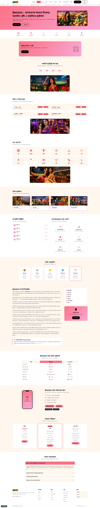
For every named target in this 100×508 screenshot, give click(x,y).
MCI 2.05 (78, 106)
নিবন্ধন (52, 497)
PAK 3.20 (40, 114)
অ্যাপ (42, 2)
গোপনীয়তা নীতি (65, 495)
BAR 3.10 (83, 114)
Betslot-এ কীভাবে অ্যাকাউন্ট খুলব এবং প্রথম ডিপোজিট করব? (35, 463)
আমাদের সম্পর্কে (65, 492)
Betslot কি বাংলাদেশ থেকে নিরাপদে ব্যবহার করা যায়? (34, 473)
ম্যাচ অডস (50, 2)
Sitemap (65, 501)
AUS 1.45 (46, 114)
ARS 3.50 (83, 106)
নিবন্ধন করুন (77, 2)
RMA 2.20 (78, 114)
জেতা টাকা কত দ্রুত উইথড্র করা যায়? (32, 476)
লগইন (85, 2)
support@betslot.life (17, 496)
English (34, 2)
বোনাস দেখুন (25, 24)
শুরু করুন (24, 441)
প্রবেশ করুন (52, 499)
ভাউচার (71, 2)
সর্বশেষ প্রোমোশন (65, 2)
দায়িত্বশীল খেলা (65, 497)
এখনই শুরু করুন (16, 24)
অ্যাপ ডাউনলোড (69, 300)
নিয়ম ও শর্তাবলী (65, 493)
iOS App (59, 406)
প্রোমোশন (55, 2)
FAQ (64, 499)
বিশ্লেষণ (60, 2)
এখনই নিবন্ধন (76, 317)
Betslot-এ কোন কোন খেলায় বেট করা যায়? (33, 480)
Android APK (50, 406)
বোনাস (46, 2)
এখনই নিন (50, 445)
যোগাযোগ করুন (75, 443)
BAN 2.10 (40, 106)
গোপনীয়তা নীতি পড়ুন (38, 343)
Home (38, 2)
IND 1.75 (46, 106)
